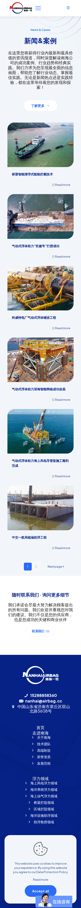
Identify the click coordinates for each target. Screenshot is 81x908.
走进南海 (40, 732)
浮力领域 (40, 778)
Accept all (40, 891)
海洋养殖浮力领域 (43, 789)
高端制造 (44, 750)
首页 (40, 727)
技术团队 (44, 744)
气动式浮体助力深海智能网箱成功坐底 (38, 389)
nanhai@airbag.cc (43, 700)
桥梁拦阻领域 (44, 802)
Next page (55, 566)
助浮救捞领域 (44, 822)
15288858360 (43, 695)
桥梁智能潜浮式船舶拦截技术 (32, 174)
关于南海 (44, 737)
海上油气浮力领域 (43, 796)
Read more (62, 185)
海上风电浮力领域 (43, 783)
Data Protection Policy (52, 872)
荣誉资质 (44, 757)
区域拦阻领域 (44, 809)
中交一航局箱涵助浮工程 (29, 537)
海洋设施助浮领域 (43, 815)
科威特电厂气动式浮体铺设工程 (34, 317)
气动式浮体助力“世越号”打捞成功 (35, 246)
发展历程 (44, 763)
